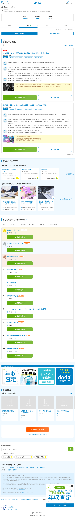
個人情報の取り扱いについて (13, 508)
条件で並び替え (69, 45)
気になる (67, 3)
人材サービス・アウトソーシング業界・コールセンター (23, 467)
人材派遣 (42, 467)
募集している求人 (19, 33)
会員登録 (2, 3)
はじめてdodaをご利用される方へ (37, 434)
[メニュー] (72, 2)
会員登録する (37, 429)
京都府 (15, 470)
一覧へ (72, 393)
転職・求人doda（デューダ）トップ (10, 499)
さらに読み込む (65, 199)
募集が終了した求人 (55, 33)
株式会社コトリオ (38, 499)
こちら (22, 492)
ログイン (7, 3)
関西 (9, 470)
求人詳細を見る (19, 97)
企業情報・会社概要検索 (27, 499)
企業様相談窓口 (21, 489)
